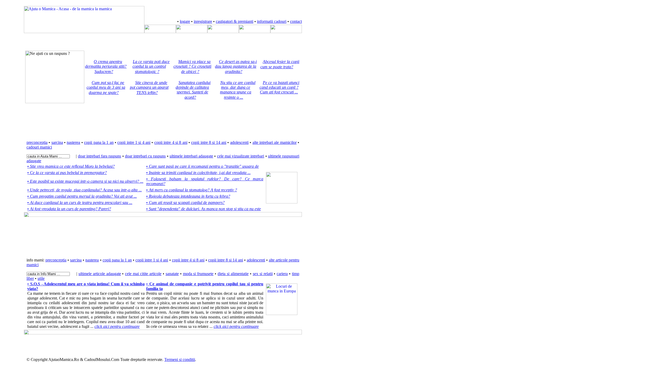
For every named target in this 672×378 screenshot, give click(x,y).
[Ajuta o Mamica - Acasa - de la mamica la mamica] (84, 31)
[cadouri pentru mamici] (286, 31)
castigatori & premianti (234, 21)
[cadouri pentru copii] (254, 31)
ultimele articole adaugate (99, 273)
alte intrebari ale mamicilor (275, 142)
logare (185, 21)
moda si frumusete (198, 273)
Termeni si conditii (179, 359)
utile (41, 278)
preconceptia (37, 142)
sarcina (57, 142)
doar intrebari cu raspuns (145, 156)
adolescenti (239, 142)
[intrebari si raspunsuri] (191, 31)
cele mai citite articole (143, 273)
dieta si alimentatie (233, 273)
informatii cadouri (271, 21)
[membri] (160, 31)
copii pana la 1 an (98, 142)
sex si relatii (263, 273)
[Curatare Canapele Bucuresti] (281, 202)
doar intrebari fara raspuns (99, 156)
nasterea (73, 142)
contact (296, 21)
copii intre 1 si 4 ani (133, 142)
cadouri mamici (39, 147)
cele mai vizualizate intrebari (240, 156)
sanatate (172, 273)
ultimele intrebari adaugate (191, 156)
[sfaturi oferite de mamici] (223, 31)
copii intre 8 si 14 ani (208, 142)
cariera (282, 273)
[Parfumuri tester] (281, 313)
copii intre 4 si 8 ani (170, 142)
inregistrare (203, 21)
